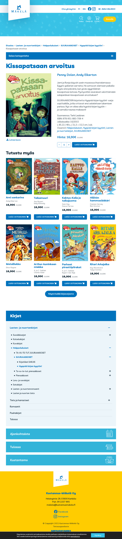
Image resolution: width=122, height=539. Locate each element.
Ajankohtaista (20, 434)
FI (79, 9)
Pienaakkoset (22, 375)
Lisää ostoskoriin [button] (17, 217)
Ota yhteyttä (69, 9)
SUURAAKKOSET (69, 45)
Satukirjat (17, 384)
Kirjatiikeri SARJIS (27, 362)
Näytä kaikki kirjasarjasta (61, 293)
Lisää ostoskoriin (83, 145)
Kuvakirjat (17, 343)
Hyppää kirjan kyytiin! (91, 45)
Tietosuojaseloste (61, 526)
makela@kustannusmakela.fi (61, 504)
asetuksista (75, 536)
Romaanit (15, 406)
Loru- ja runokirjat (21, 380)
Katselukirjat (19, 339)
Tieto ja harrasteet (19, 400)
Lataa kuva (14, 139)
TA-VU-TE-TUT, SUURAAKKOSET (31, 352)
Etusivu (9, 45)
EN (84, 9)
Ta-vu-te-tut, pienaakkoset (28, 371)
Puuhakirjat (15, 413)
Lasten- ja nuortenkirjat (28, 45)
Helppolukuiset (50, 45)
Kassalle (109, 19)
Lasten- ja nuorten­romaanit (26, 389)
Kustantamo (19, 460)
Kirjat (15, 315)
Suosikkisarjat (19, 335)
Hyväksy (98, 535)
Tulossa (14, 419)
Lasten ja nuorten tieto (24, 393)
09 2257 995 (63, 501)
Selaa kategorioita (19, 55)
